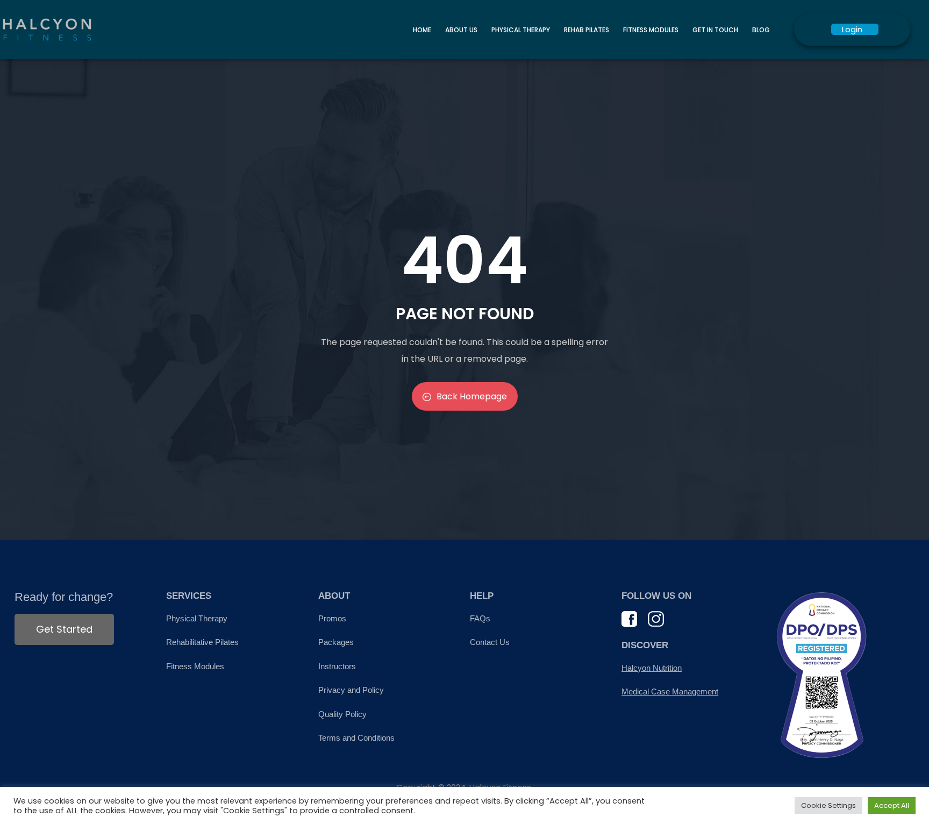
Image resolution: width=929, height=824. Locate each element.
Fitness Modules (650, 29)
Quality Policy (342, 714)
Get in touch (715, 29)
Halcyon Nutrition (651, 667)
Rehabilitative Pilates (202, 642)
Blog (761, 29)
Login (852, 29)
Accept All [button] (891, 805)
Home (422, 29)
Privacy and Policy (351, 689)
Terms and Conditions (356, 737)
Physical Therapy (520, 29)
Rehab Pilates (586, 29)
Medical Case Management (669, 691)
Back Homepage (472, 396)
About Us (461, 29)
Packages (336, 642)
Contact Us (490, 642)
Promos (332, 618)
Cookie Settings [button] (828, 805)
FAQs (480, 618)
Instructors (337, 666)
